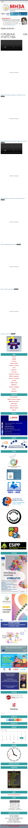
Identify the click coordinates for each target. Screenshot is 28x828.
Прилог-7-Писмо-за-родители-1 (7, 289)
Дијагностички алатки (14, 401)
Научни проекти (14, 405)
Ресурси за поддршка (14, 386)
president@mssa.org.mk (10, 24)
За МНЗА (14, 359)
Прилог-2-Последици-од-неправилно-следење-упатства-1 (13, 95)
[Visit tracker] (14, 770)
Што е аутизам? (14, 397)
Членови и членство (14, 365)
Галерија (14, 380)
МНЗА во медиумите (14, 376)
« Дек (13, 742)
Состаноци (14, 371)
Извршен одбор (14, 363)
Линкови (14, 410)
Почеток (14, 356)
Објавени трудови (14, 407)
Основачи (14, 361)
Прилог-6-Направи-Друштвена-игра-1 (9, 244)
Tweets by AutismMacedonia (14, 794)
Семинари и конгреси (14, 374)
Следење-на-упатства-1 (6, 333)
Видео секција (14, 382)
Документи (14, 369)
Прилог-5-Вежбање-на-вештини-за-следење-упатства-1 (13, 198)
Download (3, 96)
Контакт (14, 389)
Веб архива (14, 391)
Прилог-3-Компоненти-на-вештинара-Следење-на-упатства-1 (14, 141)
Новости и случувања (14, 378)
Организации (14, 403)
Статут (14, 367)
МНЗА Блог (14, 384)
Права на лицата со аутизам (14, 399)
